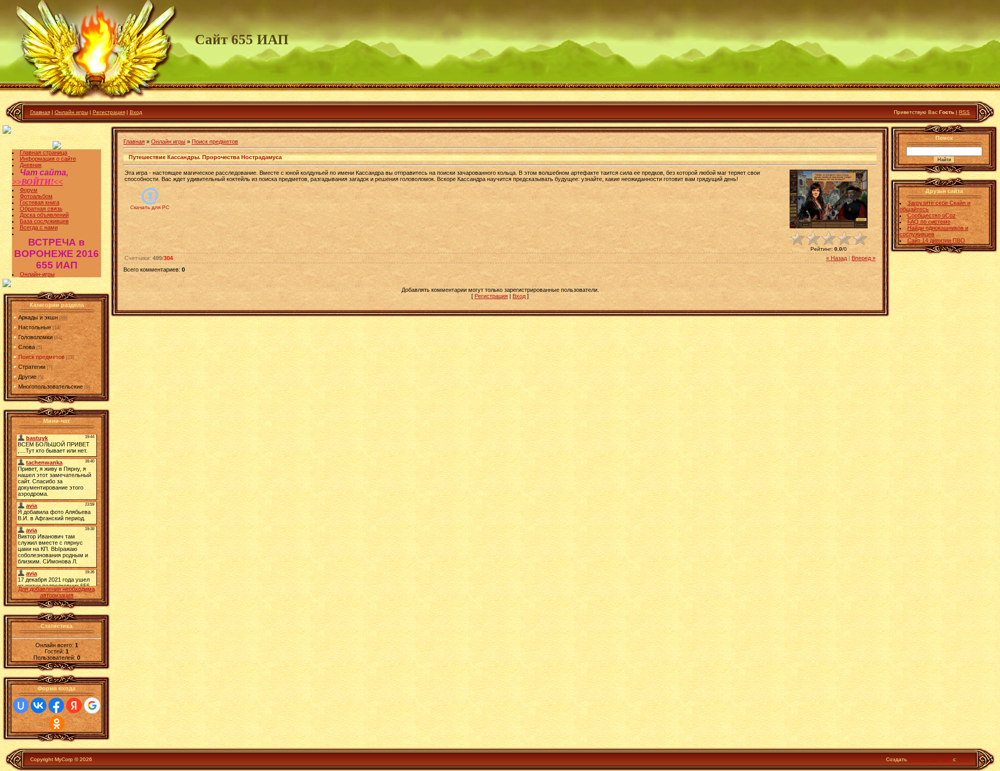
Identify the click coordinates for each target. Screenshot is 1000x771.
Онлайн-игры (37, 274)
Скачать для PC (149, 207)
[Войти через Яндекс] (74, 705)
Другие (27, 377)
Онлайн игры (71, 112)
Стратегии (31, 367)
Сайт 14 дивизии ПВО (936, 240)
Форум (29, 190)
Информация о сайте (48, 159)
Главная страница (43, 152)
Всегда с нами (39, 227)
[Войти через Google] (92, 705)
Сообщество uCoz (931, 215)
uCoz (963, 759)
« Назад (836, 258)
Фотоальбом (36, 196)
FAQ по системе (929, 222)
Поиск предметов (41, 357)
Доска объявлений (44, 215)
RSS (964, 112)
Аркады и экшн (38, 317)
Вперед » (864, 258)
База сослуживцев (44, 221)
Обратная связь (41, 208)
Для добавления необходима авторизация (56, 592)
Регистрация (109, 112)
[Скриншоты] (829, 199)
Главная (40, 112)
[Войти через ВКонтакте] (38, 705)
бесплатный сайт (930, 759)
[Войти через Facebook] (56, 705)
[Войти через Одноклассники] (57, 723)
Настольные (34, 327)
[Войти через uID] (21, 705)
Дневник (31, 165)
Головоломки (35, 337)
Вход (136, 112)
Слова (26, 347)
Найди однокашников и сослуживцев (933, 231)
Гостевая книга (39, 202)
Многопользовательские (50, 386)
